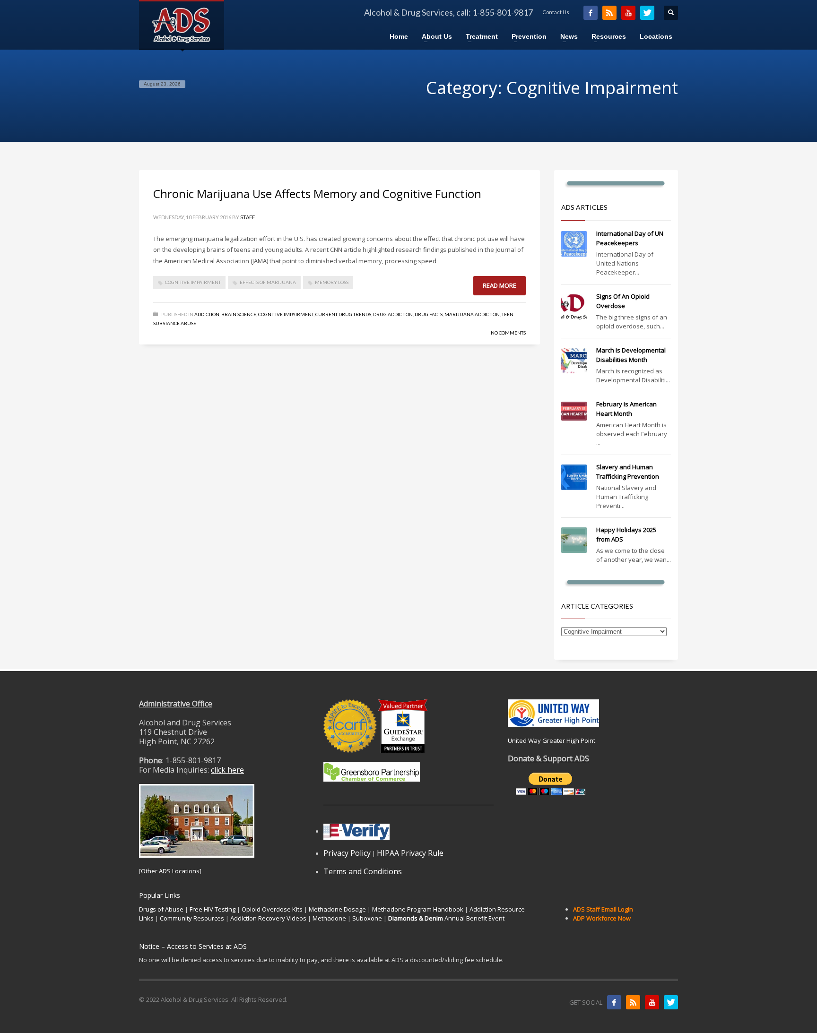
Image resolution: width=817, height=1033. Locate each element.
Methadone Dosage (337, 909)
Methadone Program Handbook (417, 909)
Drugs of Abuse (161, 909)
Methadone (329, 918)
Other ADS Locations (170, 871)
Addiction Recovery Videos (268, 918)
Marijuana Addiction (472, 314)
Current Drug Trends (343, 314)
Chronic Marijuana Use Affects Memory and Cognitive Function (317, 193)
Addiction (206, 314)
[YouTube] (628, 13)
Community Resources (192, 918)
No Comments (508, 333)
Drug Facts (429, 314)
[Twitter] (647, 13)
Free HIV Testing (212, 909)
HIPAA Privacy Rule (410, 853)
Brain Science (238, 314)
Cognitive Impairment (193, 282)
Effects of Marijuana (268, 282)
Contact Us (555, 12)
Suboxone (367, 918)
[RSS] (609, 13)
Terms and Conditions (362, 871)
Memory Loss (331, 282)
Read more (499, 285)
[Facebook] (590, 13)
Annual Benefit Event (446, 918)
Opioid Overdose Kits (272, 909)
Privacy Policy (347, 853)
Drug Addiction (393, 314)
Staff (247, 217)
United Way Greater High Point (551, 740)
